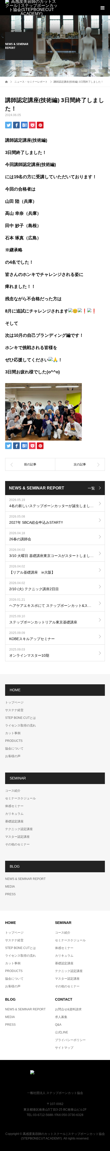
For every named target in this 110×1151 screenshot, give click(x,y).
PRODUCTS (14, 741)
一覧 (91, 488)
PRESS (10, 894)
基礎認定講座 (14, 821)
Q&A (58, 1024)
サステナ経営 (14, 710)
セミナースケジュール (20, 798)
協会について (14, 748)
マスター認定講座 (17, 837)
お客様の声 (12, 756)
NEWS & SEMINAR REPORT (25, 879)
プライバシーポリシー (70, 1040)
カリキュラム (14, 813)
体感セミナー (14, 806)
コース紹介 (12, 790)
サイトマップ (64, 1047)
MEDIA (10, 886)
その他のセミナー (17, 844)
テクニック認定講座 (19, 829)
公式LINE (61, 1032)
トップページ (14, 702)
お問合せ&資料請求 (68, 1009)
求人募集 (61, 1017)
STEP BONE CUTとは (20, 718)
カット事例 (12, 733)
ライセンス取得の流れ (20, 725)
